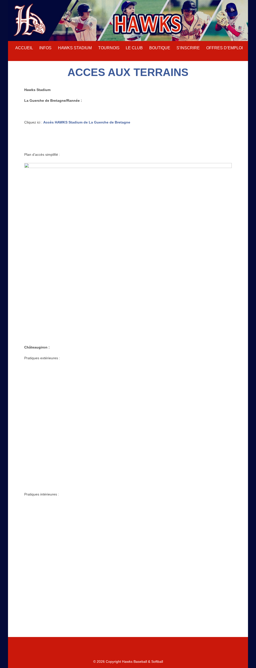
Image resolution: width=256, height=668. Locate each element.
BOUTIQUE (159, 48)
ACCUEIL (24, 48)
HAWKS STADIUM (75, 48)
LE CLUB (134, 48)
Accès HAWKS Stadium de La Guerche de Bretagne (86, 122)
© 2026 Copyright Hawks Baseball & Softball (128, 662)
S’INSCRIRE (188, 48)
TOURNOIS (109, 48)
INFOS (45, 48)
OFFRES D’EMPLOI (224, 48)
